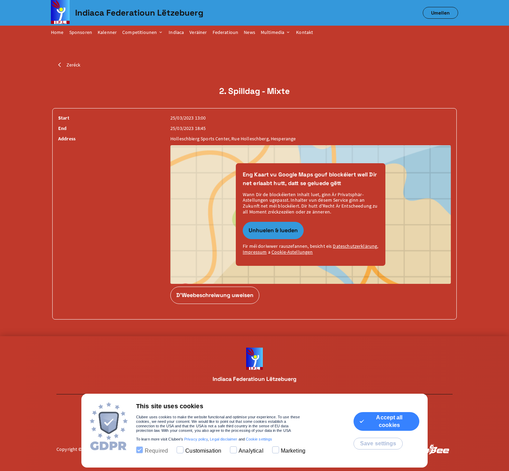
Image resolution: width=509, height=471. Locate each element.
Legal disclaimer (223, 439)
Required (156, 451)
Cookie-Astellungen (292, 252)
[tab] (60, 33)
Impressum (255, 252)
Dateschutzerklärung (355, 246)
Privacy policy (196, 439)
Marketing (293, 451)
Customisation (203, 451)
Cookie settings (259, 439)
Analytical (251, 451)
